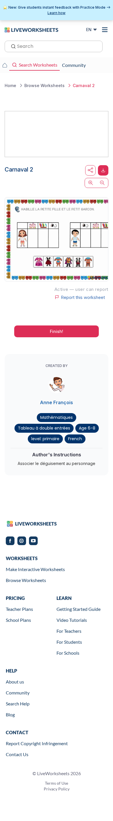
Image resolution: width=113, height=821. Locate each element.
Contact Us (17, 754)
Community (18, 692)
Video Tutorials (72, 620)
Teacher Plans (19, 609)
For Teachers (69, 631)
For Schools (68, 653)
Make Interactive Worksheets (35, 569)
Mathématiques (56, 417)
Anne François (56, 402)
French (75, 439)
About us (15, 681)
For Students (69, 642)
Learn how (56, 13)
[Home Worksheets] (4, 65)
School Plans (18, 620)
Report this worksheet (83, 297)
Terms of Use (56, 783)
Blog (10, 714)
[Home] (31, 29)
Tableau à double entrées (44, 428)
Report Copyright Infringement (37, 743)
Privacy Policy (57, 788)
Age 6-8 (87, 428)
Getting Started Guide (79, 609)
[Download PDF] (103, 170)
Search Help (18, 703)
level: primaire (45, 439)
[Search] (12, 46)
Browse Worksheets (26, 580)
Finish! (56, 331)
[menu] (104, 29)
